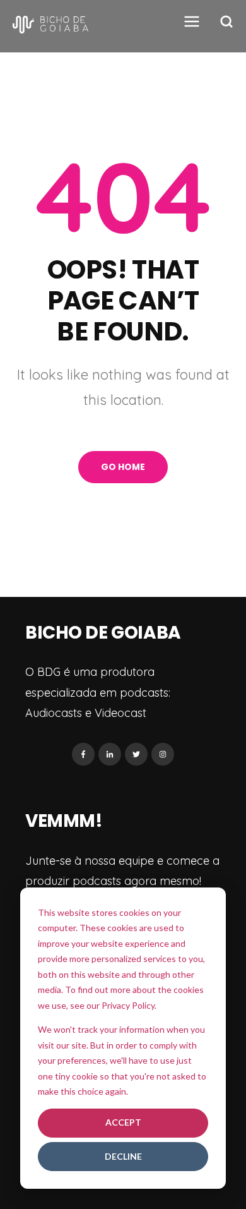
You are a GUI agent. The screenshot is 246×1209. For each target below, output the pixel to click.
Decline (123, 1156)
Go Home (123, 466)
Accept (123, 1122)
